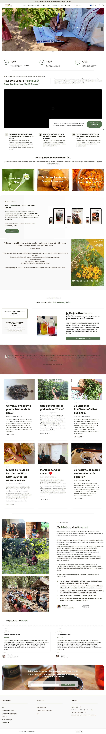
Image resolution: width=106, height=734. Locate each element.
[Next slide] (102, 29)
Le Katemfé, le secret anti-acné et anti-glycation (87, 473)
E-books (43, 5)
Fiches (48, 5)
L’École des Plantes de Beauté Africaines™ (53, 179)
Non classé (43, 403)
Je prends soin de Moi (18, 186)
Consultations (55, 5)
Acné (7, 403)
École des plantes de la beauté (31, 5)
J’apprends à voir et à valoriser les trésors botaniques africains (53, 186)
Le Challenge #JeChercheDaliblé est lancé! (85, 409)
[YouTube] (82, 731)
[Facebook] (77, 731)
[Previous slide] (4, 29)
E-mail (32, 682)
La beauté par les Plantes (18, 180)
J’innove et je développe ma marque (88, 186)
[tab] (15, 313)
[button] (93, 5)
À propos (67, 5)
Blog (62, 5)
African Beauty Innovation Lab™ (88, 180)
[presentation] (19, 389)
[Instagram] (79, 731)
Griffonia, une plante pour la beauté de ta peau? (18, 409)
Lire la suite (10, 434)
